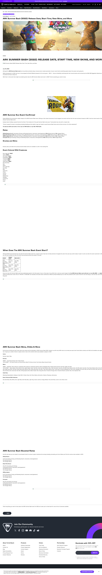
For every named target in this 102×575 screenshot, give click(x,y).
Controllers (9, 7)
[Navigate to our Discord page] (30, 530)
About (4, 545)
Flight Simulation (27, 7)
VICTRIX (33, 4)
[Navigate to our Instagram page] (23, 530)
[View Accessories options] (54, 7)
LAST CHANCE (57, 4)
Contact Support (24, 549)
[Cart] (97, 4)
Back (8, 513)
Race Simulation (36, 7)
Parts (57, 7)
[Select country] (100, 4)
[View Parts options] (58, 7)
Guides (4, 55)
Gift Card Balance (43, 547)
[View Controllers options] (12, 7)
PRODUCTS (19, 4)
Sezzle (22, 551)
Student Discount (61, 547)
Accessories (51, 7)
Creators (59, 551)
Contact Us (5, 547)
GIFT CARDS (63, 4)
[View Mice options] (22, 7)
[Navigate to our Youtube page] (27, 530)
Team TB (84, 4)
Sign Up (95, 552)
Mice (21, 7)
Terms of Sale (42, 556)
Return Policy (42, 551)
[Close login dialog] (62, 315)
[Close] (99, 571)
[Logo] (8, 4)
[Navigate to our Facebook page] (19, 530)
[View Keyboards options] (18, 7)
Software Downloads (25, 545)
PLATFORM (26, 4)
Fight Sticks (44, 7)
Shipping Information (43, 549)
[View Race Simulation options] (40, 7)
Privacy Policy (21, 572)
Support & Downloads (76, 4)
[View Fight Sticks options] (47, 7)
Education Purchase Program (63, 549)
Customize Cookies (87, 571)
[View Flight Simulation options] (31, 7)
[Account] (95, 4)
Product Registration (25, 547)
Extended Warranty (43, 554)
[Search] (93, 4)
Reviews (23, 554)
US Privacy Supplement (31, 572)
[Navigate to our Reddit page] (38, 530)
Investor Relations (7, 554)
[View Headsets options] (5, 7)
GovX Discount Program (62, 545)
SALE (36, 4)
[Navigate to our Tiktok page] (34, 530)
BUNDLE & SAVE (42, 4)
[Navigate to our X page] (15, 530)
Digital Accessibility (7, 551)
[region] (51, 571)
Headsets (3, 7)
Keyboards (16, 7)
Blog (4, 549)
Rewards (88, 4)
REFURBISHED (50, 4)
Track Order (41, 545)
